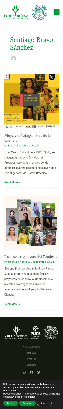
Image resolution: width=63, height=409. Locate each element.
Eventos (31, 359)
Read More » (12, 182)
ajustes (31, 396)
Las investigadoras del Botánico (31, 256)
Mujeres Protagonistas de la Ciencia (27, 137)
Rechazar (27, 403)
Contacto (31, 364)
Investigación (11, 261)
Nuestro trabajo (31, 347)
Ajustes (44, 403)
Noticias (8, 145)
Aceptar (10, 403)
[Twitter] (38, 372)
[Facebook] (31, 372)
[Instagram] (24, 372)
